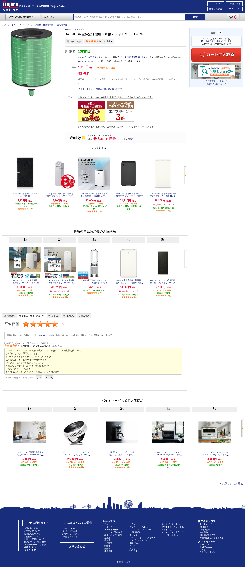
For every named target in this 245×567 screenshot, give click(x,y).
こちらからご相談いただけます (217, 41)
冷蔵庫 (107, 538)
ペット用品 (167, 530)
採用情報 (204, 527)
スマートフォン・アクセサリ (142, 538)
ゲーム (132, 546)
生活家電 (108, 543)
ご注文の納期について (34, 539)
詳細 (131, 139)
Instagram (204, 550)
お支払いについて (32, 531)
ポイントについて (70, 531)
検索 (195, 16)
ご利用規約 (205, 530)
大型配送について (32, 536)
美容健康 (108, 551)
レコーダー (109, 527)
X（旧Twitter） (206, 547)
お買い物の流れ (31, 528)
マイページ (234, 9)
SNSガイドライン (207, 552)
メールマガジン (207, 544)
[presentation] (9, 315)
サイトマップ (206, 524)
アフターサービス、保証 (35, 544)
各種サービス (30, 547)
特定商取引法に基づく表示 (211, 538)
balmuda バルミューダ (74, 29)
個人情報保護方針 (208, 535)
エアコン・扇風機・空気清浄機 (39, 25)
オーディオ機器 (111, 530)
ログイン (215, 3)
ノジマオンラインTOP (11, 25)
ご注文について (69, 528)
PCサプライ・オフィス (139, 540)
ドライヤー (134, 524)
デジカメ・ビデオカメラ (140, 527)
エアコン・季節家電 (113, 532)
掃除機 (107, 548)
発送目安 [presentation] (70, 316)
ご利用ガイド (234, 3)
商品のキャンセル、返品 (35, 542)
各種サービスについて (72, 534)
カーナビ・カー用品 (171, 524)
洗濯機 (107, 546)
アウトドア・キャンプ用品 (173, 527)
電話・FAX (134, 543)
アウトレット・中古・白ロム (174, 532)
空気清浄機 (62, 25)
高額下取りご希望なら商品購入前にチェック (216, 82)
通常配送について (32, 534)
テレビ (107, 524)
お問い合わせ (77, 546)
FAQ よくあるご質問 (79, 522)
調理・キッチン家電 (113, 535)
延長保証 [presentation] (55, 316)
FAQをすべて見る (69, 536)
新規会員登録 (215, 9)
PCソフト (133, 551)
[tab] (9, 315)
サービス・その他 (170, 535)
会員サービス (30, 550)
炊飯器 (107, 540)
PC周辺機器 (134, 532)
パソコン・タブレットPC (140, 530)
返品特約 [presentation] (85, 316)
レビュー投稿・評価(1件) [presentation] (33, 316)
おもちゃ (133, 548)
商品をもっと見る (232, 483)
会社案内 (204, 532)
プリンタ (133, 535)
